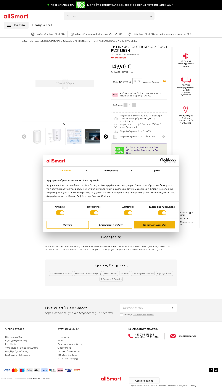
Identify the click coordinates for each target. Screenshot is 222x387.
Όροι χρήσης (64, 348)
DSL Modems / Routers (61, 274)
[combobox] (137, 81)
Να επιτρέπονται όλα (154, 225)
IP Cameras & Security (111, 279)
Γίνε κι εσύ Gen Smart (79, 310)
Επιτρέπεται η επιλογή (111, 225)
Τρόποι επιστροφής (68, 359)
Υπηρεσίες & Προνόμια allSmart (21, 348)
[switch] (94, 212)
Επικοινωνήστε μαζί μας (70, 344)
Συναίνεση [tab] (65, 170)
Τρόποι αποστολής (67, 355)
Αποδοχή (139, 315)
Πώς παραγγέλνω (14, 337)
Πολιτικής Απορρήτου (143, 315)
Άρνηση (67, 225)
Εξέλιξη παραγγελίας (16, 341)
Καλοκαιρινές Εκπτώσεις (17, 355)
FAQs (60, 341)
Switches (124, 274)
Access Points (110, 274)
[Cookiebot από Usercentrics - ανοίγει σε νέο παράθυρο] (162, 160)
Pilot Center (11, 344)
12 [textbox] (135, 81)
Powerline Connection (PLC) (88, 274)
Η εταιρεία (63, 337)
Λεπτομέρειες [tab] (111, 170)
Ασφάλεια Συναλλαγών (139, 386)
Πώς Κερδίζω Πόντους (16, 352)
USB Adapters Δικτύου (143, 274)
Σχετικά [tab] (156, 170)
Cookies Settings (144, 381)
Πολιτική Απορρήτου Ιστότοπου (163, 386)
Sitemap (193, 386)
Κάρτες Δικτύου (164, 274)
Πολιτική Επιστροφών (69, 352)
